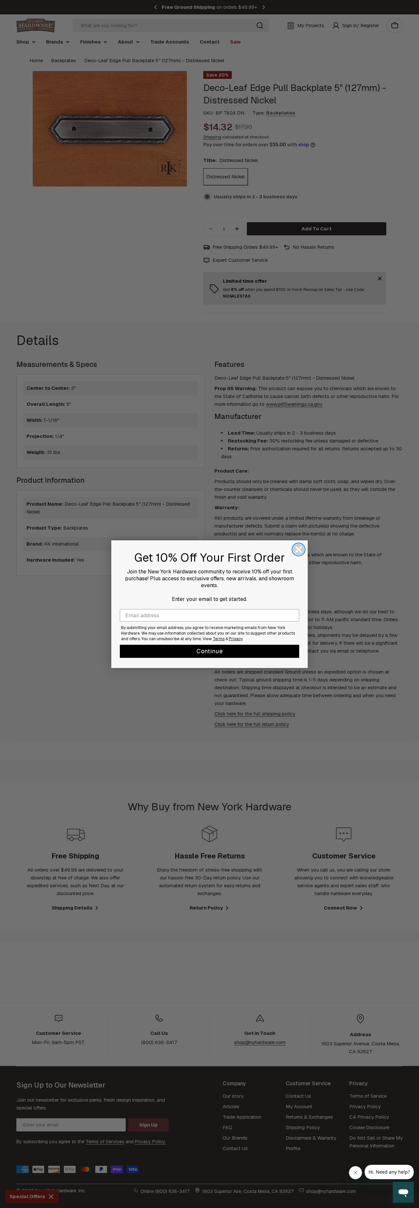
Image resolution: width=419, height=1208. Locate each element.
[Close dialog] (298, 549)
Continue (209, 651)
